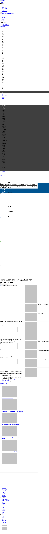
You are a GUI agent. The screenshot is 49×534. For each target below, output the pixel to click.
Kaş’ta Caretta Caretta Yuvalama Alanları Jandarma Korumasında (17, 185)
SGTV (2, 6)
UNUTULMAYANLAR (4, 11)
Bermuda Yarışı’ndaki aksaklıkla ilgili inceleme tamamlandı (16, 184)
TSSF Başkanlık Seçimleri (5, 509)
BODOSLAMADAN (4, 488)
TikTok (3, 20)
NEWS (2, 96)
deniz (2, 383)
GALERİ (4, 105)
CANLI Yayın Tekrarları (4, 508)
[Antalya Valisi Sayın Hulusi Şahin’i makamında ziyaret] (31, 367)
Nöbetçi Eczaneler (3, 13)
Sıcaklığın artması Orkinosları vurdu (4, 185)
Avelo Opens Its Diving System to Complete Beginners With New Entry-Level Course (13, 186)
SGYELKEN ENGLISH (4, 8)
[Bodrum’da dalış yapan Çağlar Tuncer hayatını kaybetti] (12, 418)
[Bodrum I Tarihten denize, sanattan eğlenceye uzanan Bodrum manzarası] (31, 348)
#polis (17, 379)
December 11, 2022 (13, 381)
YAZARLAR (3, 10)
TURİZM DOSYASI (4, 496)
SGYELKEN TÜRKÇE (4, 7)
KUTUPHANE (3, 9)
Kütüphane (3, 501)
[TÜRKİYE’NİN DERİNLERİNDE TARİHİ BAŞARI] (31, 339)
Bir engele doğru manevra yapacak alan (30, 184)
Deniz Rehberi (3, 521)
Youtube (3, 19)
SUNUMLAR (3, 495)
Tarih (2, 502)
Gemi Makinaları (4, 520)
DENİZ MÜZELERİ (4, 491)
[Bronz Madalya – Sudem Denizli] (31, 302)
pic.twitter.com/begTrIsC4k (5, 380)
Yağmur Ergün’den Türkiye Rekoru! (4, 184)
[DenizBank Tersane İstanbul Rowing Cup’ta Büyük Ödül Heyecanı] (12, 431)
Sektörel (3, 507)
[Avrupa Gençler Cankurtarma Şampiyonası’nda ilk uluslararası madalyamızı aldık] (31, 293)
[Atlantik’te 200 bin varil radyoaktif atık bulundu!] (12, 445)
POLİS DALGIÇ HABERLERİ (5, 500)
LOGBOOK (3, 492)
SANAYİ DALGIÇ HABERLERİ (5, 499)
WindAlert (3, 512)
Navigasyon (3, 517)
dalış (0, 383)
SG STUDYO (3, 494)
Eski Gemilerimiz (4, 522)
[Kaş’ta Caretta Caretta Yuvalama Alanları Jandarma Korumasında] (12, 404)
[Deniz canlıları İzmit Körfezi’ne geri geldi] (12, 458)
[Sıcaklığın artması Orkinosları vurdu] (12, 391)
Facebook (3, 17)
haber (4, 383)
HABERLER (9, 177)
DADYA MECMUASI (4, 489)
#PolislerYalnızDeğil (13, 379)
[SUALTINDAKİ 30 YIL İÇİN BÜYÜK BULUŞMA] (31, 330)
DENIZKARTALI (4, 490)
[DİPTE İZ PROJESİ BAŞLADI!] (31, 376)
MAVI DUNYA (3, 493)
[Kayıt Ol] (8, 216)
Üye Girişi (2, 2)
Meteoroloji (3, 518)
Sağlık (2, 519)
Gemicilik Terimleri (4, 516)
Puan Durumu (12, 13)
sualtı (6, 383)
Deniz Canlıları (3, 503)
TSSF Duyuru (3, 510)
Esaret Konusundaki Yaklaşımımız (6, 504)
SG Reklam (3, 513)
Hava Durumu (8, 13)
